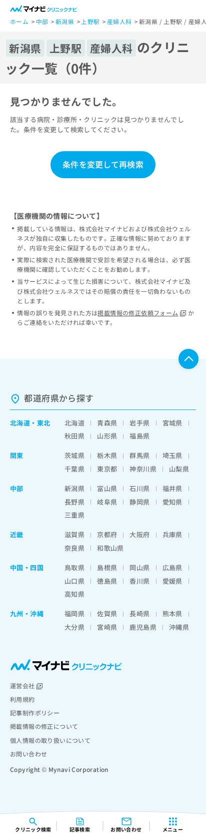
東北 (43, 423)
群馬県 (140, 455)
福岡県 (74, 613)
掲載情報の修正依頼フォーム (138, 312)
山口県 (74, 581)
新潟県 (74, 488)
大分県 (74, 627)
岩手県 (140, 423)
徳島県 (107, 581)
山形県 (107, 436)
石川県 (140, 488)
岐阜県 (107, 502)
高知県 (74, 594)
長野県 (74, 502)
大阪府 (140, 534)
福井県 (172, 488)
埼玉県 (172, 455)
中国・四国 (27, 567)
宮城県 (172, 423)
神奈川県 (143, 469)
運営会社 (22, 685)
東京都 (107, 469)
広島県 (172, 567)
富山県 (107, 488)
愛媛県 (172, 581)
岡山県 (140, 567)
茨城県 (74, 455)
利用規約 (22, 699)
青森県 (107, 423)
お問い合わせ (28, 753)
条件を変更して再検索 (103, 164)
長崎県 (140, 613)
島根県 (107, 567)
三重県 (74, 515)
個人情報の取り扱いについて (50, 740)
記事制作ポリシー (35, 712)
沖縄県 (179, 627)
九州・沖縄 (27, 613)
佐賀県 (107, 613)
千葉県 (74, 469)
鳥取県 (74, 567)
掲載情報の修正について (44, 726)
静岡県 (140, 502)
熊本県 (172, 613)
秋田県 (74, 436)
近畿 (17, 534)
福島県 (140, 436)
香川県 (140, 581)
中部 (17, 488)
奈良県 (74, 548)
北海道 (20, 423)
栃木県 (107, 455)
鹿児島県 (143, 627)
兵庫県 (172, 534)
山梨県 (179, 469)
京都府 (107, 534)
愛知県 (172, 502)
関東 (17, 455)
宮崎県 (107, 627)
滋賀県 (74, 534)
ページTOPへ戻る (188, 359)
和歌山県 (110, 548)
